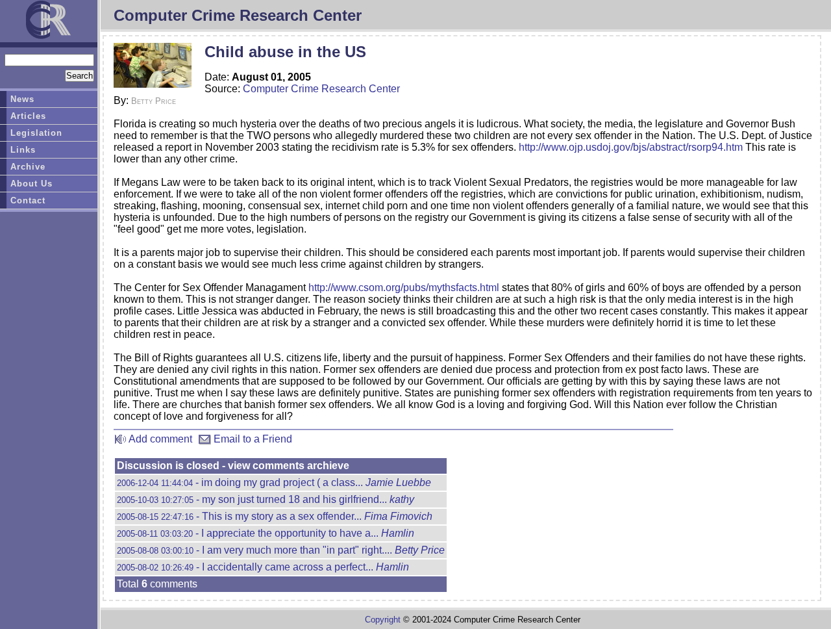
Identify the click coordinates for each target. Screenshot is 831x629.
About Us (31, 183)
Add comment (159, 438)
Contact (27, 200)
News (22, 99)
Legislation (36, 133)
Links (23, 150)
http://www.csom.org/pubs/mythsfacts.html (403, 287)
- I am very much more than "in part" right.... (281, 550)
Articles (28, 116)
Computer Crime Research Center (321, 88)
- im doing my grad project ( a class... (274, 482)
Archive (27, 167)
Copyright (383, 619)
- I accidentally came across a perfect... (263, 566)
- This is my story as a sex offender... (274, 516)
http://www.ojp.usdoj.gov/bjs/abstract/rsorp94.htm (631, 147)
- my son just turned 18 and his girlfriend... (265, 499)
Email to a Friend (251, 438)
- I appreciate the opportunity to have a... (265, 533)
